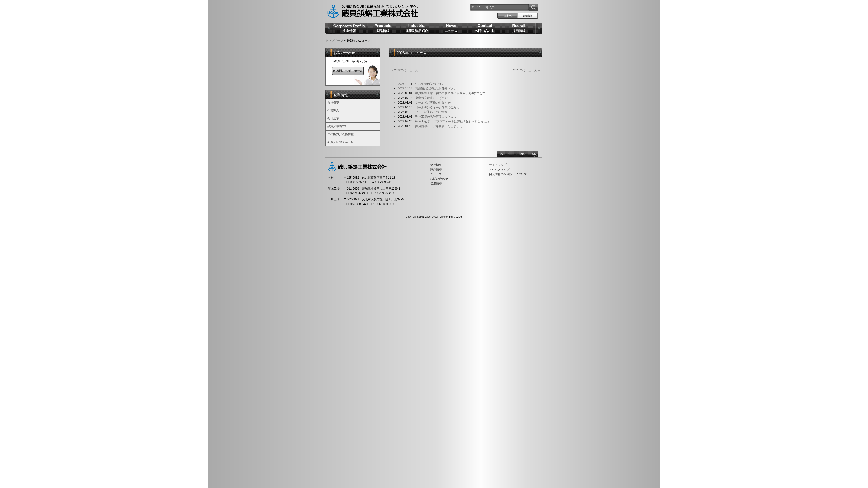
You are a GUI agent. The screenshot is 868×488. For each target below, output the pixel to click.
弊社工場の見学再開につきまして (437, 116)
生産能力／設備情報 (340, 134)
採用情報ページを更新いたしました (438, 126)
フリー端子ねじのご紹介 (431, 112)
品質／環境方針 (337, 126)
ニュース (436, 174)
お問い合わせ (439, 179)
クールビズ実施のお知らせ (433, 102)
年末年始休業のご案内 (430, 84)
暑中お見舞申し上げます (431, 98)
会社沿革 (333, 118)
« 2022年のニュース (405, 70)
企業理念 (333, 110)
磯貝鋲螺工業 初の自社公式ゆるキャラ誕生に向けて (450, 93)
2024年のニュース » (526, 70)
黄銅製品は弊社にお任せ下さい (435, 88)
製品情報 (436, 169)
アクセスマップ (499, 169)
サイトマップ (498, 165)
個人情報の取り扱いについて (508, 174)
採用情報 (436, 183)
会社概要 (333, 102)
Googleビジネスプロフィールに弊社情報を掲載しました (452, 121)
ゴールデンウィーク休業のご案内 (437, 107)
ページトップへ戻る (513, 154)
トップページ (334, 40)
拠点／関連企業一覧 (340, 142)
